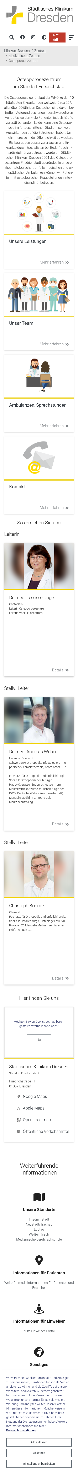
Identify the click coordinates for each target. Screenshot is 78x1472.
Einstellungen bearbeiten (39, 1463)
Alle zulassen (39, 1442)
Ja (39, 1039)
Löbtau (39, 1229)
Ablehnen (39, 1453)
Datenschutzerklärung (21, 1430)
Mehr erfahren (52, 262)
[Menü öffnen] (71, 37)
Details (58, 670)
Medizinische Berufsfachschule (39, 1239)
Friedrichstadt (39, 1219)
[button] (43, 1096)
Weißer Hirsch (39, 1234)
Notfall (56, 37)
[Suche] (12, 37)
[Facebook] (22, 37)
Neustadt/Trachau (39, 1224)
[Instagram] (33, 37)
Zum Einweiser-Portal (39, 1331)
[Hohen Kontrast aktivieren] (44, 37)
